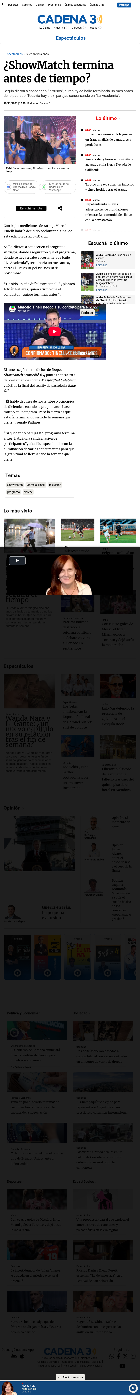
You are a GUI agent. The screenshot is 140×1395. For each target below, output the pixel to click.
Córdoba (77, 27)
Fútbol (66, 547)
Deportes (13, 4)
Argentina (59, 27)
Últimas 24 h (97, 4)
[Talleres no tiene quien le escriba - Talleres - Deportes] (87, 260)
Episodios (101, 265)
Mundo (96, 130)
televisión (55, 485)
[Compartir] (60, 208)
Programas (54, 4)
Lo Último (44, 27)
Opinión (40, 4)
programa (13, 492)
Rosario (93, 27)
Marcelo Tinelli (35, 485)
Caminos (27, 4)
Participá (124, 5)
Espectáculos (14, 54)
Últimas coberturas (75, 4)
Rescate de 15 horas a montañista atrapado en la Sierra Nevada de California (109, 164)
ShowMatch (15, 485)
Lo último (107, 118)
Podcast (87, 313)
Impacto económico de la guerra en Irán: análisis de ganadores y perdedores (108, 139)
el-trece (28, 492)
